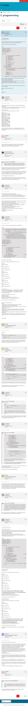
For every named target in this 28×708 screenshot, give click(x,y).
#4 (25, 159)
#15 (25, 678)
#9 (25, 398)
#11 (25, 481)
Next (25, 27)
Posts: (6, 35)
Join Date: (6, 34)
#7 (25, 330)
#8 (25, 354)
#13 (25, 525)
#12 (25, 500)
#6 (25, 223)
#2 (25, 103)
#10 (25, 430)
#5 (25, 191)
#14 (25, 640)
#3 (25, 142)
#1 (25, 38)
